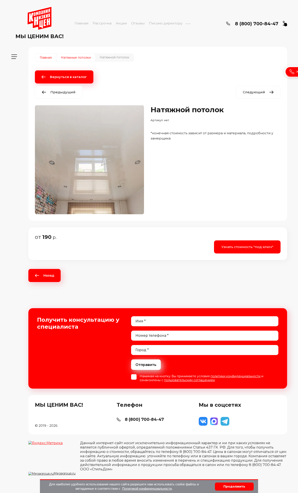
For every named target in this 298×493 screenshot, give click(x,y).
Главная (81, 23)
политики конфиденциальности (235, 376)
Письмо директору (165, 23)
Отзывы (138, 23)
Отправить (145, 365)
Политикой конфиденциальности (147, 488)
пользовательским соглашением (189, 380)
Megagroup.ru (64, 473)
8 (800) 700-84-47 (256, 23)
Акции (121, 23)
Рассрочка (102, 23)
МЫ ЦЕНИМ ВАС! (39, 36)
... (188, 23)
